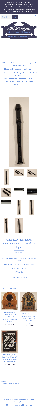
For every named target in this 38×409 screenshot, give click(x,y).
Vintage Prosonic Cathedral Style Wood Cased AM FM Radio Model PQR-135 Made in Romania (9, 316)
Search (3, 381)
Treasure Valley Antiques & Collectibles (23, 399)
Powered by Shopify (19, 402)
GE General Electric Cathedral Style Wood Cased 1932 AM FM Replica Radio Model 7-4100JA (28, 318)
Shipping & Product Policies (10, 384)
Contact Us (5, 386)
